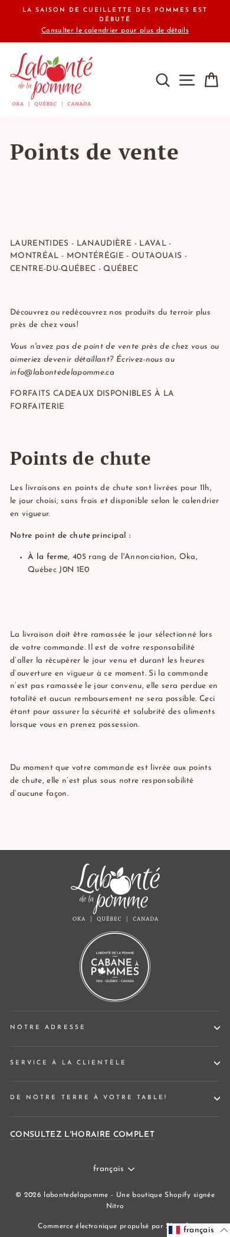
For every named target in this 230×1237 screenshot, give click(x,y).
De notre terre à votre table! (88, 1097)
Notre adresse (48, 1027)
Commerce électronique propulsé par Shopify (115, 1226)
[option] (115, 21)
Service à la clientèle (68, 1063)
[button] (198, 1230)
